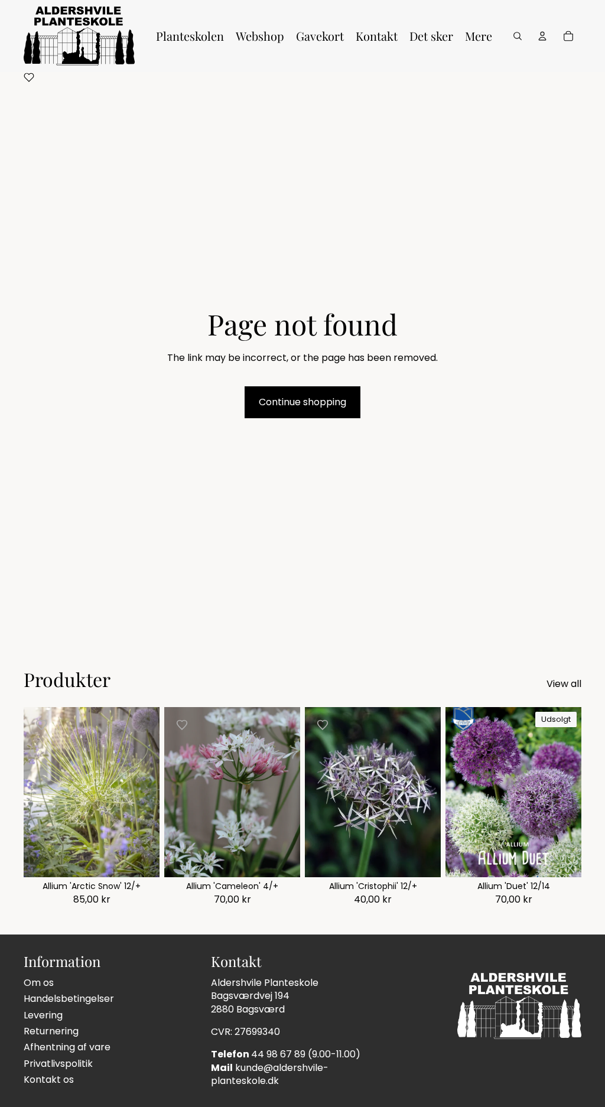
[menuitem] (190, 36)
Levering (43, 1015)
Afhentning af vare (67, 1047)
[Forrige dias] (173, 792)
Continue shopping (302, 402)
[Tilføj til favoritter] (41, 725)
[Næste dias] (291, 792)
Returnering (51, 1031)
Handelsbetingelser (69, 998)
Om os (39, 982)
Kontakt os (49, 1079)
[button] (29, 79)
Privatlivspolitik (58, 1063)
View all (564, 684)
